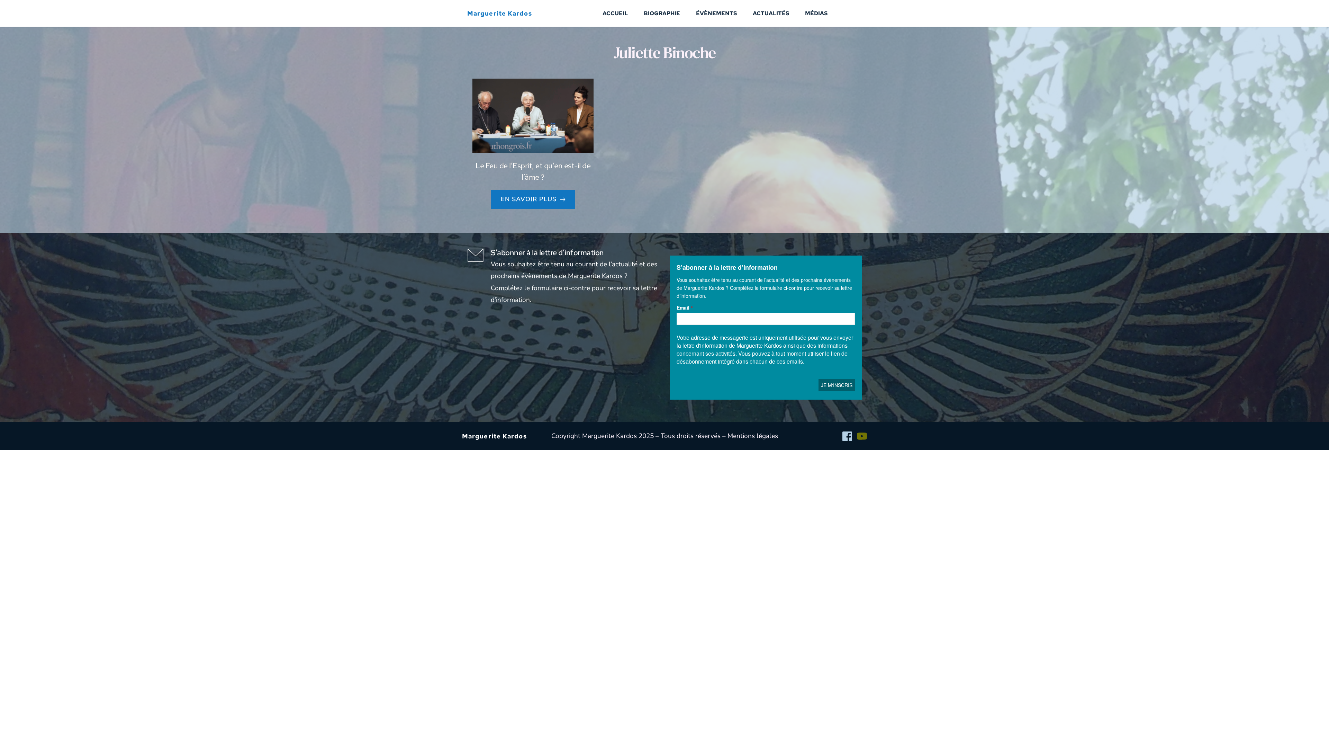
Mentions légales (752, 435)
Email (683, 307)
